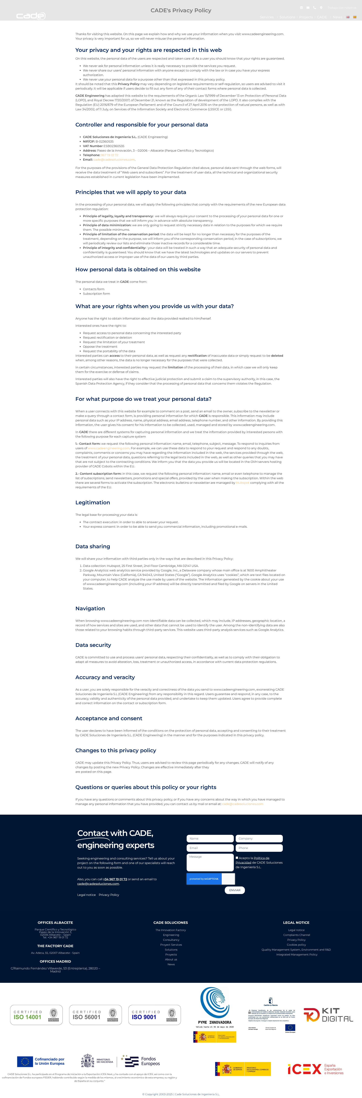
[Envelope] (308, 7)
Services (267, 17)
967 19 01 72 (109, 155)
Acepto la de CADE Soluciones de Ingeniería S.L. (259, 862)
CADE (322, 17)
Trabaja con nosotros (342, 7)
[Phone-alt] (314, 7)
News (337, 17)
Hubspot (242, 483)
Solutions (287, 17)
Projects (306, 17)
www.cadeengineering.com (109, 448)
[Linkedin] (301, 7)
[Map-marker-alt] (321, 7)
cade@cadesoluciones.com (114, 159)
